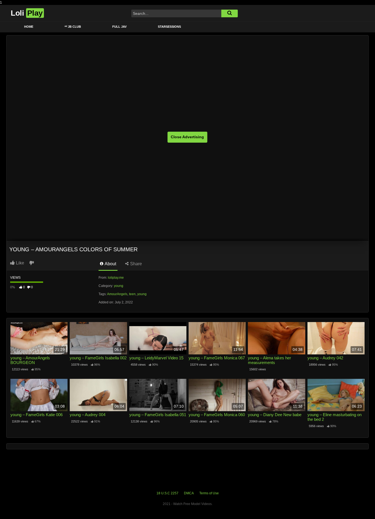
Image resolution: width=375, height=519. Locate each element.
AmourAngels (117, 294)
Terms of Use (209, 493)
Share (135, 263)
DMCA (189, 493)
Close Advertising (187, 137)
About (110, 263)
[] (229, 13)
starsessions (169, 26)
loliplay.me (116, 278)
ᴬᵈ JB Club (73, 26)
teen (132, 294)
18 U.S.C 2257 (167, 493)
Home (28, 26)
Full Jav (119, 26)
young (118, 286)
